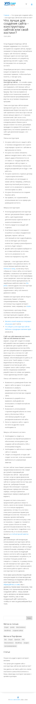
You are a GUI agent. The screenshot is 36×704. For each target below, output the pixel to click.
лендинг (26, 643)
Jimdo (5, 286)
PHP (23, 639)
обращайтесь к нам (12, 584)
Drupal (6, 627)
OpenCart (17, 639)
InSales (28, 306)
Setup (13, 269)
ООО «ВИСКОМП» (15, 700)
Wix (27, 283)
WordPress (7, 630)
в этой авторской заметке (19, 534)
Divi (5, 639)
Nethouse (7, 269)
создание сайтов (18, 630)
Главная (6, 15)
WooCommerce (20, 627)
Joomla (12, 627)
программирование (10, 646)
